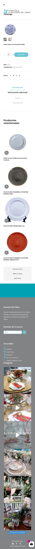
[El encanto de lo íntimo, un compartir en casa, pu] (17, 462)
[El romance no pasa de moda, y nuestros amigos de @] (17, 489)
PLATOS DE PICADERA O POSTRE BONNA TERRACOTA (16, 259)
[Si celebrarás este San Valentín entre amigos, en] (17, 435)
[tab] (17, 87)
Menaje (15, 67)
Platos (20, 67)
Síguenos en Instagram (18, 532)
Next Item (17, 278)
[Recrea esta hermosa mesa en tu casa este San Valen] (17, 380)
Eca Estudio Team (17, 541)
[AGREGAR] (6, 153)
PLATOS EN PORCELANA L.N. (14, 226)
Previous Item (17, 269)
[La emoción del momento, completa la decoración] (17, 516)
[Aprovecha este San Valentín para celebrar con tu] (17, 407)
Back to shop (17, 274)
